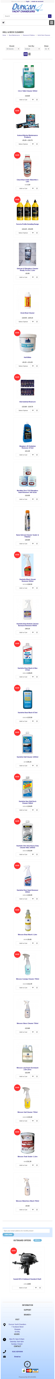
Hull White (27, 357)
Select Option (23, 144)
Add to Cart (23, 99)
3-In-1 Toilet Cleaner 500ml (27, 91)
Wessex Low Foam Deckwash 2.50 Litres (27, 1069)
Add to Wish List (33, 99)
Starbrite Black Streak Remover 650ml (27, 580)
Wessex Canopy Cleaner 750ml (27, 979)
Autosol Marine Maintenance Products (27, 136)
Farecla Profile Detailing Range (27, 224)
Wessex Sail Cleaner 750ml (27, 1112)
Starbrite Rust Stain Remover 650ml (27, 891)
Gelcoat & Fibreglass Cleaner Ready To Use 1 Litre (27, 269)
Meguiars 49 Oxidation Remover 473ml (27, 447)
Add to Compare (37, 99)
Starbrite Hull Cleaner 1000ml (27, 757)
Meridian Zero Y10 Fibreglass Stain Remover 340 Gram (27, 491)
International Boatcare (27, 402)
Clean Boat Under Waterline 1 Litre (27, 181)
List (29, 54)
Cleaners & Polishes (29, 35)
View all (37, 1240)
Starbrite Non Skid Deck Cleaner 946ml (27, 802)
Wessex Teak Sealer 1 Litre (27, 1157)
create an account (37, 1)
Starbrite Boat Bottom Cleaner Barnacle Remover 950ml (27, 625)
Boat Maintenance (14, 35)
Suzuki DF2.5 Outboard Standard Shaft (27, 1279)
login (27, 1)
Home (4, 35)
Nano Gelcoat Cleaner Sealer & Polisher (27, 536)
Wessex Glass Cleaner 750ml (27, 1023)
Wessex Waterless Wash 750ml (27, 1201)
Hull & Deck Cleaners (44, 35)
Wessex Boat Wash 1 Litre (27, 935)
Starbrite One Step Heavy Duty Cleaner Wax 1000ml (27, 847)
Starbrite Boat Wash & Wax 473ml (27, 669)
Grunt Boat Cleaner (27, 313)
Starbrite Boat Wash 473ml (27, 713)
